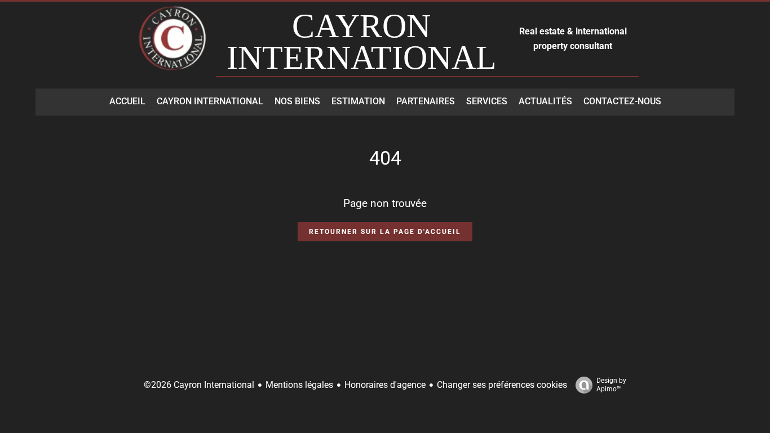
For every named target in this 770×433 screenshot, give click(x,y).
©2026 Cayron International (199, 384)
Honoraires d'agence (385, 384)
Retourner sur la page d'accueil (385, 232)
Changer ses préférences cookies (502, 384)
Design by (611, 385)
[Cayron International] (173, 43)
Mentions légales (299, 384)
